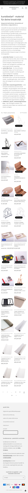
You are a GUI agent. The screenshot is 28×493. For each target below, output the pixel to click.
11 (15, 392)
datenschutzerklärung (8, 414)
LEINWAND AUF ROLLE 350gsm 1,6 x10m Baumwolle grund (6, 360)
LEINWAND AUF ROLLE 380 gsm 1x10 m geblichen (6, 383)
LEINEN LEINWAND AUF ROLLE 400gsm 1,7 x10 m (19, 312)
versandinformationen (8, 421)
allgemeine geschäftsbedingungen (11, 411)
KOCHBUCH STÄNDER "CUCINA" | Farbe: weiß (19, 223)
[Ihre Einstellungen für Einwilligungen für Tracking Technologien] (25, 490)
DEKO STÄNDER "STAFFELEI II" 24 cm (20, 131)
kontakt (5, 428)
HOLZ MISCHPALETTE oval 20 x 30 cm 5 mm (6, 201)
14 (11, 395)
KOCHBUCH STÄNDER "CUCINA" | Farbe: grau (6, 223)
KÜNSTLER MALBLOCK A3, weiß (6, 245)
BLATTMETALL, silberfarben (7, 130)
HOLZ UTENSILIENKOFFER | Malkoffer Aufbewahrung (20, 201)
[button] (2, 8)
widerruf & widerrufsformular (10, 418)
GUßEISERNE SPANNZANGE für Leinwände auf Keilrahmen (20, 154)
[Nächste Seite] (16, 395)
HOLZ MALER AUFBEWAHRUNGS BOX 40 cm (19, 178)
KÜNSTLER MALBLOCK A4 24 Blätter (19, 245)
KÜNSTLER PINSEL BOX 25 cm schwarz (6, 268)
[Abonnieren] (23, 477)
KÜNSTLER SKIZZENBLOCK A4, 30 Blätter (7, 290)
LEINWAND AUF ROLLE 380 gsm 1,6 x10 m (19, 359)
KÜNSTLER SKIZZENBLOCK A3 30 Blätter (20, 268)
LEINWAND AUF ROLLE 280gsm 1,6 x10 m (19, 336)
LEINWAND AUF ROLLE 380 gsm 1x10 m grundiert (19, 383)
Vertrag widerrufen (10, 432)
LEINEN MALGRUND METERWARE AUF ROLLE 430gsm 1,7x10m (6, 336)
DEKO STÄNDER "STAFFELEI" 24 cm (5, 154)
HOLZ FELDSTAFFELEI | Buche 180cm (6, 177)
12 (19, 392)
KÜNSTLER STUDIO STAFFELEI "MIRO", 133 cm (19, 290)
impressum (6, 425)
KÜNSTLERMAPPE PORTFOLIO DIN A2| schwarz (5, 313)
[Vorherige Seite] (3, 392)
